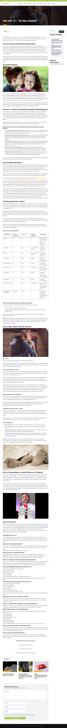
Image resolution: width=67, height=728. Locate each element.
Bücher (25, 3)
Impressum (23, 0)
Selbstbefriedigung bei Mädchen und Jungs (8, 674)
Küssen (18, 476)
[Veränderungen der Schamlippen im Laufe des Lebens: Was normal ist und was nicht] (26, 666)
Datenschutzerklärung (17, 0)
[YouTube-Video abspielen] (25, 506)
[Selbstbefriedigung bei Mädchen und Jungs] (10, 666)
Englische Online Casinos (56, 50)
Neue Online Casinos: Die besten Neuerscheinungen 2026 (56, 47)
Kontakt (4, 0)
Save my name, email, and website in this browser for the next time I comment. (19, 714)
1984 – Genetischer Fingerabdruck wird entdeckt (57, 40)
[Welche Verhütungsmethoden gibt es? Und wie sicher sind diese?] (41, 666)
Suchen (51, 29)
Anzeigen (8, 31)
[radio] (20, 648)
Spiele (34, 3)
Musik (45, 3)
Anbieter (7, 0)
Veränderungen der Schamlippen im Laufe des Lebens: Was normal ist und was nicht (25, 676)
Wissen (53, 3)
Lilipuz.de (14, 40)
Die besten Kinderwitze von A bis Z (57, 43)
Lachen (49, 3)
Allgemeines (11, 0)
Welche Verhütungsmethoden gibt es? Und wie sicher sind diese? (40, 676)
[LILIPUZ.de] (6, 3)
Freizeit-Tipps (39, 3)
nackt (19, 100)
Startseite (20, 3)
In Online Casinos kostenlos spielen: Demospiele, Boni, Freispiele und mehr (57, 53)
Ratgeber (29, 3)
